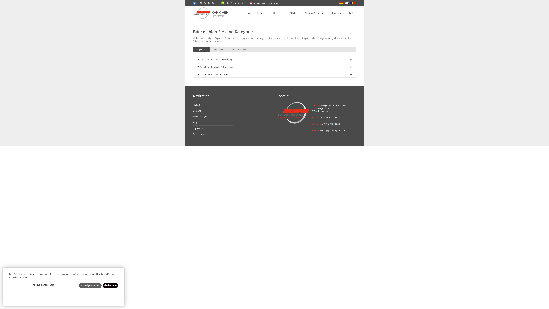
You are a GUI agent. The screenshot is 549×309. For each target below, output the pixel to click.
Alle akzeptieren (110, 285)
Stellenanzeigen (336, 13)
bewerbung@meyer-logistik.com (267, 3)
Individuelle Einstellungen (43, 285)
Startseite (246, 13)
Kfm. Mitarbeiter (292, 13)
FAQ (351, 13)
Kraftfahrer (274, 13)
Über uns (260, 13)
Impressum (198, 128)
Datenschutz (198, 134)
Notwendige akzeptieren (90, 285)
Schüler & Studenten (314, 13)
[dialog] (63, 287)
